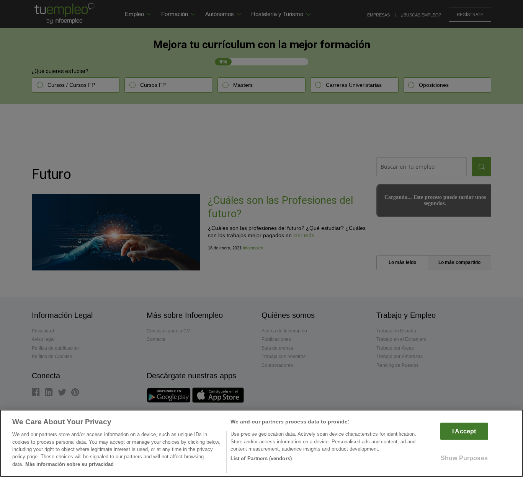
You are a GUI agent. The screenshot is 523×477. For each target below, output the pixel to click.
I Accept (464, 431)
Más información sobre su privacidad (69, 464)
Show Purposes (464, 458)
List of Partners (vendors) (261, 458)
